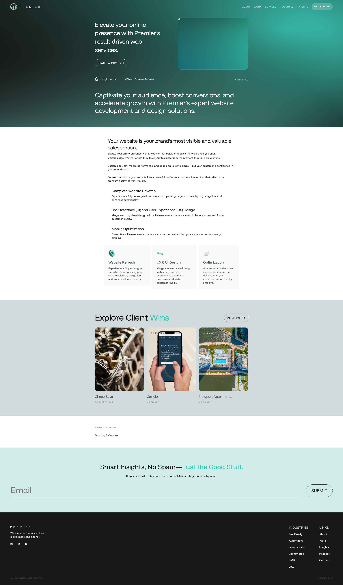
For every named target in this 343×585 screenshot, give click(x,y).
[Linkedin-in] (19, 544)
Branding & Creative (106, 435)
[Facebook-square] (26, 544)
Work (257, 6)
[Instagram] (11, 544)
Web (236, 80)
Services (270, 6)
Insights (302, 6)
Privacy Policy (325, 578)
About (246, 6)
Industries (286, 6)
